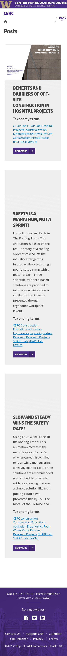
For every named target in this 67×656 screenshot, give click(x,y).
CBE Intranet (19, 639)
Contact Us (12, 634)
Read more (21, 151)
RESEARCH (20, 142)
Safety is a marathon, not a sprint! (32, 219)
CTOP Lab (19, 126)
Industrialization (36, 130)
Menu (62, 17)
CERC (16, 325)
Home (5, 21)
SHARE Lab (20, 341)
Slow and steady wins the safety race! (31, 422)
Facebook (27, 617)
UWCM (32, 142)
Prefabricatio (40, 138)
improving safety (41, 333)
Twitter (35, 617)
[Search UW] (54, 4)
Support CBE (35, 634)
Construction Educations (25, 327)
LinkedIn (44, 617)
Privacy (38, 639)
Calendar (55, 634)
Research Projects (38, 337)
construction (29, 518)
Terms (53, 639)
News (38, 134)
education (35, 329)
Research (19, 337)
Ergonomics (21, 333)
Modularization (23, 134)
